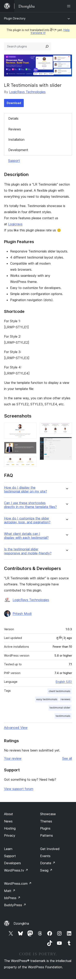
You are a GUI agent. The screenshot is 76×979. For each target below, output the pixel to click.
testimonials (63, 715)
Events (45, 856)
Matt (9, 891)
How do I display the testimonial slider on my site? (25, 489)
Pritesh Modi (22, 614)
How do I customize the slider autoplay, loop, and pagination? (27, 520)
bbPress (12, 898)
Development (18, 150)
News (8, 821)
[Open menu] (69, 6)
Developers (12, 863)
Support (14, 161)
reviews (65, 699)
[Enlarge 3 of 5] (31, 462)
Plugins (45, 828)
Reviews (14, 129)
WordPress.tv (16, 870)
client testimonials (59, 691)
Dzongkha (21, 923)
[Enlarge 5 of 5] (66, 442)
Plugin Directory (15, 18)
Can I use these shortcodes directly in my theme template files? (30, 505)
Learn (8, 849)
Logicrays (15, 224)
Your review (12, 758)
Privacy (9, 835)
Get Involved (50, 849)
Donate (47, 863)
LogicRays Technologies (27, 92)
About (8, 814)
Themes (46, 821)
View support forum (18, 789)
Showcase (48, 814)
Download (14, 103)
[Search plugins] (47, 46)
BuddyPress (15, 905)
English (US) (64, 681)
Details (13, 118)
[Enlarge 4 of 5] (66, 428)
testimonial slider (60, 707)
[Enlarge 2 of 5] (31, 447)
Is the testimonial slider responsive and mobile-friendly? (27, 551)
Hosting (10, 828)
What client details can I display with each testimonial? (26, 536)
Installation (16, 139)
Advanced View (16, 728)
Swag (46, 870)
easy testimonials (46, 699)
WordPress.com (18, 883)
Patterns (46, 835)
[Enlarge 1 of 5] (31, 428)
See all (67, 758)
